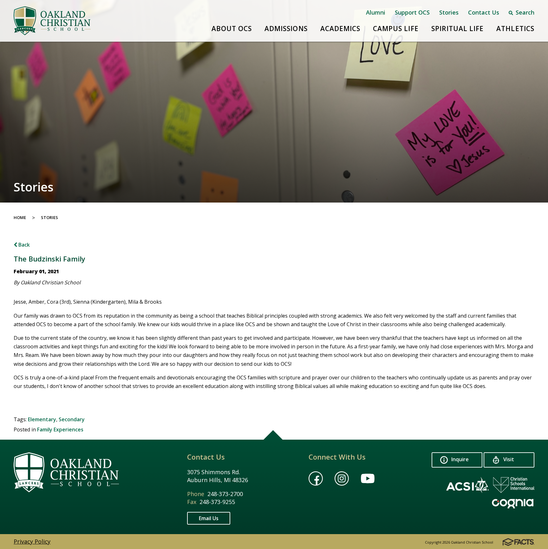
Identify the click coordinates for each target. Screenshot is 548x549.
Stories (449, 12)
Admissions (286, 28)
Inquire (459, 459)
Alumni (375, 12)
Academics (340, 28)
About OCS (232, 28)
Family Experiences (60, 429)
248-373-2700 (225, 494)
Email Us (209, 518)
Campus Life (396, 28)
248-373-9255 (217, 502)
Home (20, 217)
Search (524, 12)
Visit (508, 459)
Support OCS (412, 12)
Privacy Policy (32, 541)
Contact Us (483, 12)
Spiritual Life (457, 28)
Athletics (515, 28)
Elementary (42, 419)
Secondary (72, 419)
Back (23, 244)
